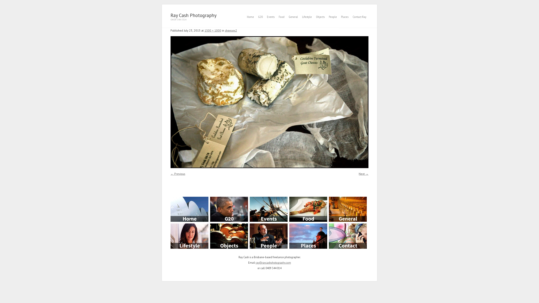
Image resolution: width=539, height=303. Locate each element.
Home (250, 17)
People (333, 17)
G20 (260, 17)
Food (281, 17)
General (293, 17)
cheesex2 (231, 30)
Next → (363, 174)
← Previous (178, 174)
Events (271, 17)
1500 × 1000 (212, 30)
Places (344, 17)
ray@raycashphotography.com (273, 262)
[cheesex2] (269, 102)
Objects (320, 17)
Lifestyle (307, 17)
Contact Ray (359, 17)
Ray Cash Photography (193, 15)
